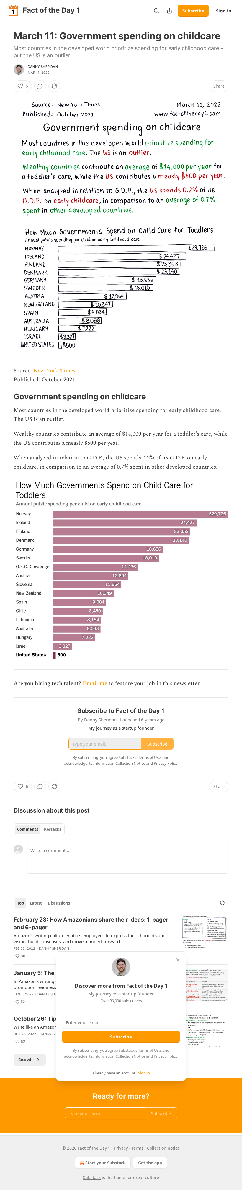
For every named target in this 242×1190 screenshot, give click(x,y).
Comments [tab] (27, 829)
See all (25, 1060)
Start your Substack (105, 1163)
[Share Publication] (169, 11)
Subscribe (193, 11)
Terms (137, 1148)
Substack (92, 1177)
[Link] (5, 396)
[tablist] (39, 829)
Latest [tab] (36, 903)
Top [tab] (20, 903)
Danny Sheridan (43, 67)
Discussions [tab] (59, 903)
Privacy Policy (165, 1056)
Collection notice (163, 1148)
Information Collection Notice (119, 1056)
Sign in (223, 11)
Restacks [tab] (52, 829)
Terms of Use (149, 1050)
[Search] (156, 11)
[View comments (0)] (40, 86)
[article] (121, 938)
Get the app (150, 1163)
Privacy (121, 1148)
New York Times (54, 371)
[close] (177, 960)
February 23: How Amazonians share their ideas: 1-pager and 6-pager (91, 923)
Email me (95, 683)
